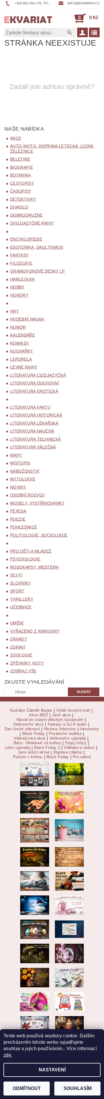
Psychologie (25, 559)
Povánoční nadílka (65, 734)
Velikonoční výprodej (67, 738)
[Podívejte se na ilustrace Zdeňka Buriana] (34, 774)
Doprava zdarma (67, 752)
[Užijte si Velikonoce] (69, 830)
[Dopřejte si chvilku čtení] (34, 830)
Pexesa (18, 511)
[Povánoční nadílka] (34, 905)
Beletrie (20, 159)
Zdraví (17, 647)
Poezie (17, 519)
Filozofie (21, 263)
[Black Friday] (69, 881)
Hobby (17, 287)
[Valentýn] (69, 905)
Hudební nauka (27, 319)
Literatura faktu (30, 407)
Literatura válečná (33, 447)
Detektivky (23, 199)
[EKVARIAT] (28, 18)
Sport (17, 591)
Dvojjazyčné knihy (32, 223)
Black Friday (34, 734)
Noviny (18, 487)
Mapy (16, 455)
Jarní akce (61, 715)
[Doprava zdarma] (69, 1001)
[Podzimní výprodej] (34, 1025)
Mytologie (22, 479)
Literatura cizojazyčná (38, 375)
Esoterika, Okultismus (36, 247)
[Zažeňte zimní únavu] (69, 802)
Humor (18, 327)
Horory (19, 295)
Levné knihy (24, 367)
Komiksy (19, 343)
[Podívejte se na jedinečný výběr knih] (69, 774)
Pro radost (82, 757)
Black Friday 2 (47, 748)
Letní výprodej (17, 748)
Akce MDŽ (38, 715)
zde (7, 1054)
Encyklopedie (26, 239)
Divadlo (19, 207)
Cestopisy (22, 183)
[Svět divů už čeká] (34, 856)
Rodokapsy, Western (34, 567)
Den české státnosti (22, 729)
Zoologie (21, 655)
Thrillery (21, 599)
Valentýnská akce (29, 738)
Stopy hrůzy (75, 743)
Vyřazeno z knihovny (35, 631)
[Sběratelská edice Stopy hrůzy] (34, 953)
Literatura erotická (34, 391)
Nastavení (52, 1069)
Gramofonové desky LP (37, 271)
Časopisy (20, 191)
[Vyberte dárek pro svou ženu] (34, 802)
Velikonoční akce (28, 724)
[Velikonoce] (34, 929)
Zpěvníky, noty (27, 663)
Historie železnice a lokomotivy (71, 729)
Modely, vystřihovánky (37, 503)
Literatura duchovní (34, 383)
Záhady (18, 639)
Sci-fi (16, 575)
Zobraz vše (23, 671)
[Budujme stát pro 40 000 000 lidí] (69, 929)
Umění (17, 623)
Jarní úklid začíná (33, 752)
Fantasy (19, 255)
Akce (15, 138)
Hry (14, 311)
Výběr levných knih (73, 710)
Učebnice (20, 607)
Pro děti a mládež (30, 551)
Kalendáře (22, 335)
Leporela (21, 359)
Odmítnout (27, 1088)
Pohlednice (23, 527)
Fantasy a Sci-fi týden (67, 724)
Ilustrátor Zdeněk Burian (31, 710)
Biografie (21, 167)
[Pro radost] (69, 977)
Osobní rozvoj (27, 495)
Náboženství (25, 471)
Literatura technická (35, 439)
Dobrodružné (26, 215)
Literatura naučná (32, 431)
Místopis (20, 463)
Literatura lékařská (34, 423)
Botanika (20, 175)
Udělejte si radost (79, 748)
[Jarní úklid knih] (34, 1001)
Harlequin (22, 279)
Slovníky (20, 583)
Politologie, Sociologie (38, 535)
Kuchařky (21, 351)
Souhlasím (78, 1088)
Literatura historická (36, 415)
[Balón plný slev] (69, 856)
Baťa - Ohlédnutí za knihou (37, 743)
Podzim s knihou (27, 757)
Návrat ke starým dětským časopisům (49, 720)
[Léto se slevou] (69, 953)
